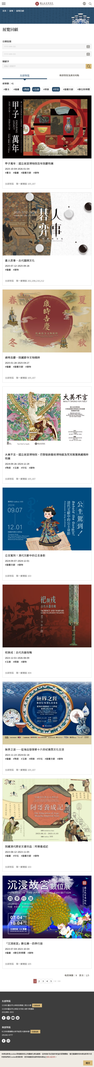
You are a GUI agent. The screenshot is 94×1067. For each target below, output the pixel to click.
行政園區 (30, 1009)
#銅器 (46, 89)
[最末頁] (59, 981)
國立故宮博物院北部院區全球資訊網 (44, 3)
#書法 (6, 89)
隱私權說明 (51, 1057)
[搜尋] (90, 3)
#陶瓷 (26, 89)
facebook (4, 1018)
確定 (88, 1062)
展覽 (11, 10)
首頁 (4, 10)
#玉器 (36, 89)
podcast (17, 1018)
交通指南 (36, 1005)
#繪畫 (16, 89)
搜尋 (89, 66)
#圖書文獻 (68, 89)
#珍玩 (56, 89)
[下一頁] (55, 981)
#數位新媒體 (83, 89)
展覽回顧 (20, 10)
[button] (3, 3)
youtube (13, 1018)
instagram (8, 1018)
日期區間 (6, 41)
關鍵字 (5, 61)
